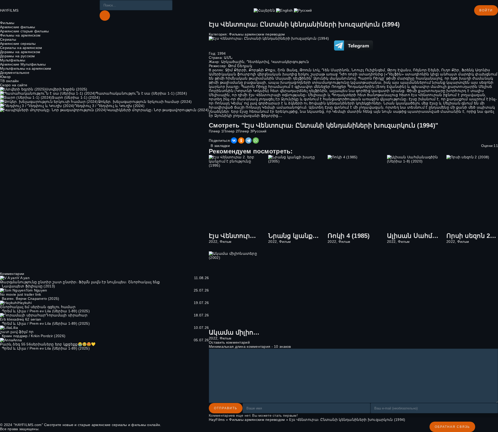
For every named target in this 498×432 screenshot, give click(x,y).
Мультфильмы (12, 60)
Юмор (5, 77)
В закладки (220, 146)
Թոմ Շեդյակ (240, 66)
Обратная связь (452, 427)
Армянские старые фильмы (24, 31)
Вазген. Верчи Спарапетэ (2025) (30, 298)
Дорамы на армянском (20, 52)
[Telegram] (248, 140)
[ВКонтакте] (234, 140)
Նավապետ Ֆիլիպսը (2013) (28, 286)
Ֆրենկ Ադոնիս (475, 70)
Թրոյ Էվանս (399, 70)
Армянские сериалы (18, 43)
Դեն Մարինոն (335, 70)
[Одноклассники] (241, 140)
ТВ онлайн (9, 81)
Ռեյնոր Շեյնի (426, 70)
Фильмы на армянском (20, 35)
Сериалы (8, 39)
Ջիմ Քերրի (236, 70)
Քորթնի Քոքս (262, 70)
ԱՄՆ (228, 57)
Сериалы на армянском (21, 48)
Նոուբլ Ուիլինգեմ (368, 70)
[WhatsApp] (256, 140)
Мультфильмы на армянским (25, 68)
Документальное (14, 72)
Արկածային (233, 62)
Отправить (225, 408)
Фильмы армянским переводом (257, 34)
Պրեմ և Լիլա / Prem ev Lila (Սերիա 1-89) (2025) (46, 311)
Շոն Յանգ (288, 70)
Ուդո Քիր (450, 70)
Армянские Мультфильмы (23, 64)
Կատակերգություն (290, 62)
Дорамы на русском (17, 56)
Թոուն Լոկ (310, 70)
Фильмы (7, 23)
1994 (221, 53)
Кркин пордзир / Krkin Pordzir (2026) (33, 336)
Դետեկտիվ (258, 62)
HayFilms (217, 419)
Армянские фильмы (17, 27)
